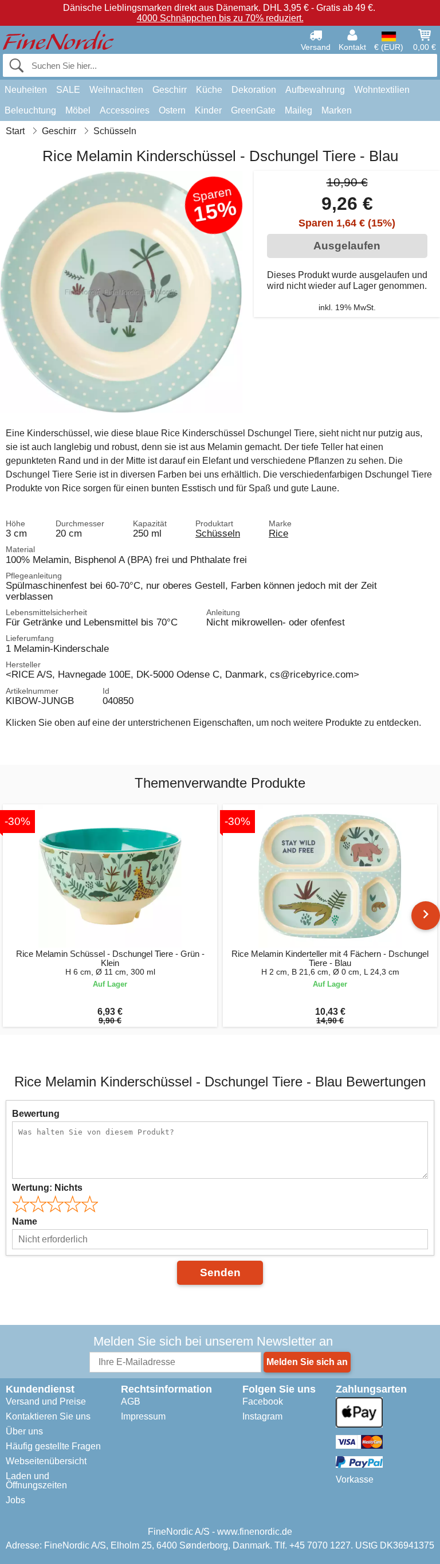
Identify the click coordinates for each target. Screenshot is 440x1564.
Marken (336, 110)
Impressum (143, 1416)
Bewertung (36, 1114)
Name (24, 1221)
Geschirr (169, 90)
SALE (68, 90)
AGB (130, 1401)
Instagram (262, 1416)
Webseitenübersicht (46, 1461)
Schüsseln (217, 533)
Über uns (24, 1431)
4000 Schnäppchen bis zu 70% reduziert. (220, 18)
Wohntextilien (382, 90)
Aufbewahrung (315, 90)
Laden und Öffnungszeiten (36, 1480)
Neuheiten (26, 90)
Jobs (15, 1500)
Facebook (262, 1401)
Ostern (172, 110)
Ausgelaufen (346, 246)
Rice (278, 533)
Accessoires (125, 110)
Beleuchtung (30, 110)
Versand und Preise (46, 1401)
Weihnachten (116, 90)
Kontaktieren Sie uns (48, 1416)
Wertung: (47, 1187)
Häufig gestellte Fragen (53, 1446)
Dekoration (253, 90)
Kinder (208, 110)
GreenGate (253, 110)
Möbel (78, 110)
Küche (209, 90)
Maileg (298, 110)
